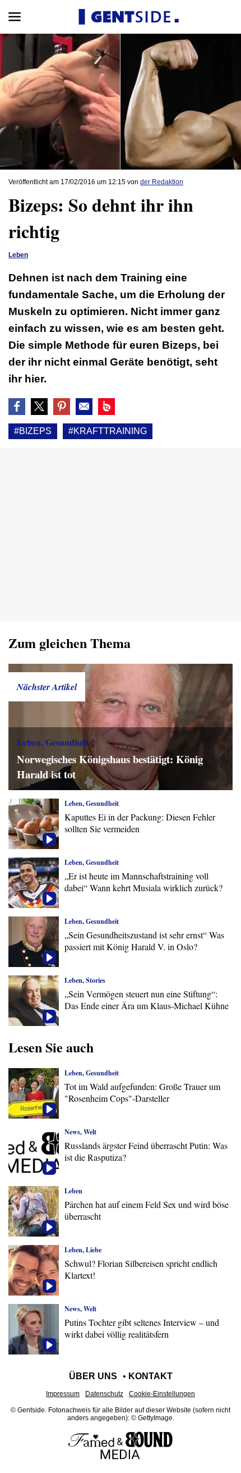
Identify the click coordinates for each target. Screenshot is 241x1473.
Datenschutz (104, 1394)
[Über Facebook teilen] (16, 406)
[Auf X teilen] (39, 406)
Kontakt (150, 1376)
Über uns (93, 1376)
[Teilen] (61, 406)
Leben (18, 255)
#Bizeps (33, 431)
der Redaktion (161, 182)
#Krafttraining (107, 431)
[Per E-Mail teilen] (84, 406)
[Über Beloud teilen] (106, 406)
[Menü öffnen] (14, 17)
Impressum (63, 1394)
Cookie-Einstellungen (162, 1394)
